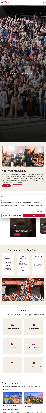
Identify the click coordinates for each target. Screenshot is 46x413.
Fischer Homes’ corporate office (10, 409)
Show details (39, 211)
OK (34, 215)
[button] (44, 3)
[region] (23, 221)
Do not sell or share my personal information (12, 215)
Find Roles (17, 234)
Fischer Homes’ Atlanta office (30, 411)
